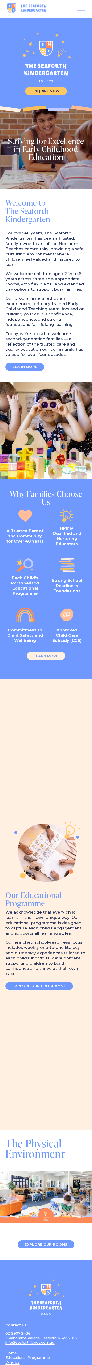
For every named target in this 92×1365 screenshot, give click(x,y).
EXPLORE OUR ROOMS (46, 1244)
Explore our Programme (39, 986)
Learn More (25, 367)
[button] (5, 1197)
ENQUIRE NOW (46, 91)
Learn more (46, 656)
